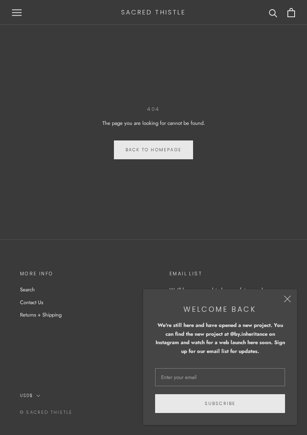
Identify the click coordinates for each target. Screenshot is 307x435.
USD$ (26, 396)
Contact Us (31, 302)
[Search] (273, 12)
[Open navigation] (17, 12)
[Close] (287, 299)
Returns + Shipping (41, 315)
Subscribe (220, 403)
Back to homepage (153, 149)
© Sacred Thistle (46, 412)
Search (27, 289)
